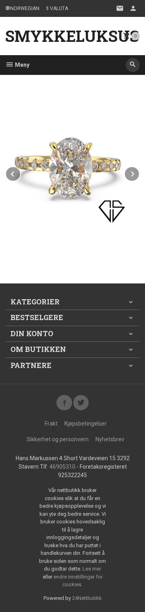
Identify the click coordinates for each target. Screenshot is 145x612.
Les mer (92, 569)
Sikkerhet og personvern (58, 439)
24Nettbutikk (87, 598)
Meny (21, 65)
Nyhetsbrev (109, 439)
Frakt (51, 423)
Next (139, 172)
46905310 (62, 466)
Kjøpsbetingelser (85, 423)
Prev (20, 172)
